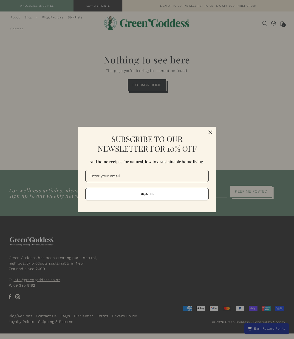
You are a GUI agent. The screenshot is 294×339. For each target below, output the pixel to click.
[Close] (210, 132)
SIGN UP (147, 194)
